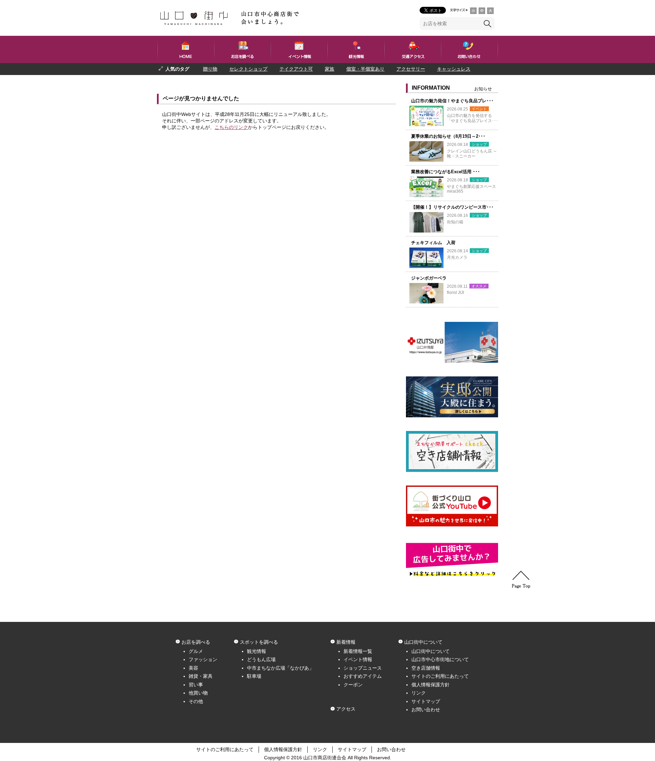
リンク (418, 693)
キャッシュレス (453, 69)
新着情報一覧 (358, 651)
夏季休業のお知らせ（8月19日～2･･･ (448, 136)
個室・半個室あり (365, 69)
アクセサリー (410, 69)
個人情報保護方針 (430, 684)
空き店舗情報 (425, 668)
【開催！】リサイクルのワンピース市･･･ (452, 207)
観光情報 (256, 651)
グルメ (196, 651)
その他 (196, 701)
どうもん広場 (261, 659)
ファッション (203, 659)
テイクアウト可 (296, 69)
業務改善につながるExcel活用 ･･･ (445, 171)
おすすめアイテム (363, 676)
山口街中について (430, 651)
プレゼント (171, 81)
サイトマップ (425, 701)
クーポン (353, 684)
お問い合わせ (425, 709)
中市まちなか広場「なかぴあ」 (280, 668)
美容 (193, 668)
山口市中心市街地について (440, 659)
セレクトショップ (248, 69)
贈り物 (210, 69)
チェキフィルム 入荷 (433, 242)
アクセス (345, 709)
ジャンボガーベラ (429, 278)
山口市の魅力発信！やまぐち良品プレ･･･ (452, 100)
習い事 (196, 684)
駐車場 (254, 676)
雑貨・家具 (201, 676)
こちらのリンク (231, 127)
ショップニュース (363, 668)
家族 (329, 69)
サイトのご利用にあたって (440, 676)
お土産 (201, 81)
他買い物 (198, 693)
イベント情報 (358, 659)
